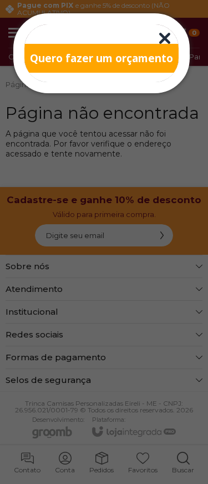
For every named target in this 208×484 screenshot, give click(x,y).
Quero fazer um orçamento (101, 58)
